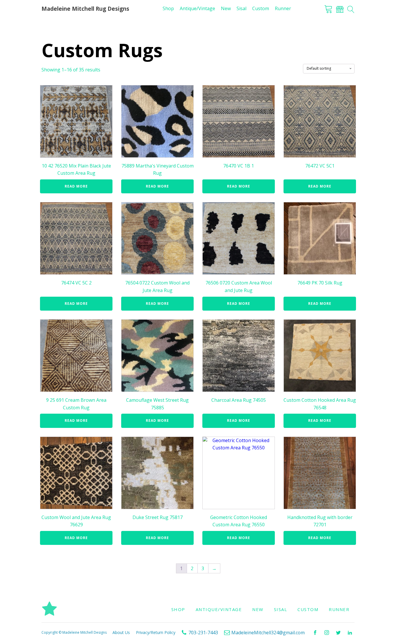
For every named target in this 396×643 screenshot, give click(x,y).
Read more (76, 186)
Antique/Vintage (197, 8)
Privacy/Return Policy (155, 632)
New (226, 8)
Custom (260, 8)
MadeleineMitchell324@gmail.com (268, 632)
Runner (283, 8)
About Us (121, 632)
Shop (168, 8)
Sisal (241, 8)
